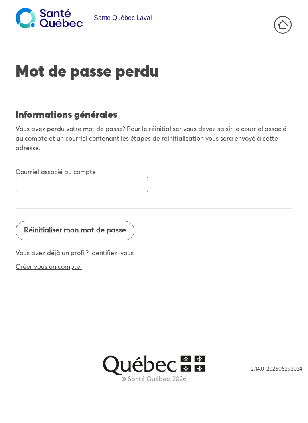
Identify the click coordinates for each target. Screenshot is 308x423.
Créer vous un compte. (49, 267)
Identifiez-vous (112, 253)
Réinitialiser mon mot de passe (75, 230)
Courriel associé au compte (56, 172)
